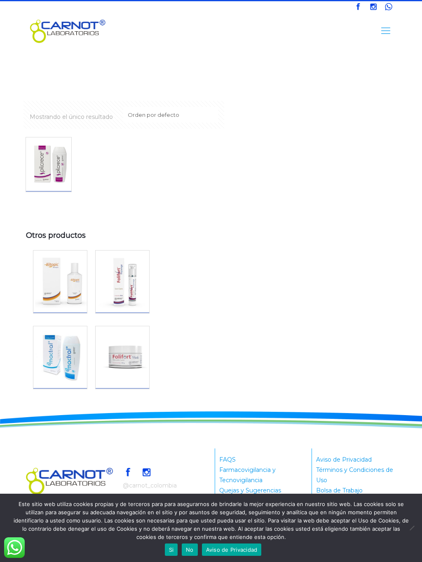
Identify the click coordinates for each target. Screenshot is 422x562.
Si (171, 549)
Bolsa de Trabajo (339, 490)
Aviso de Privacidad (344, 459)
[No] (412, 528)
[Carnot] (68, 30)
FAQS (227, 459)
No (190, 549)
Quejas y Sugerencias (250, 490)
